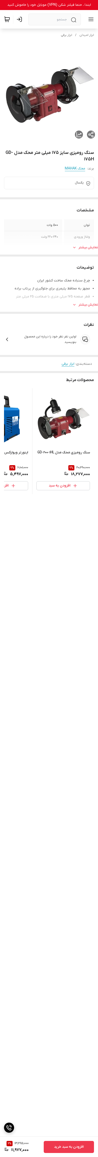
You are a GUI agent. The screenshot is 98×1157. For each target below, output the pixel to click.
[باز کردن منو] (90, 19)
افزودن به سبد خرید (69, 1146)
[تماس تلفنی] (9, 1128)
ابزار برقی (66, 35)
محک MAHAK (75, 168)
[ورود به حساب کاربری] (20, 19)
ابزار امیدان (86, 35)
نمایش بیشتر (88, 247)
